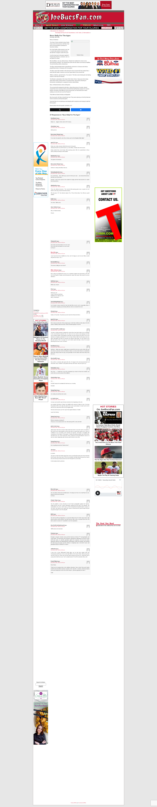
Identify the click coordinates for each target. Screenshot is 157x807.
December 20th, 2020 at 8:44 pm (58, 549)
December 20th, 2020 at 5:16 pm (58, 490)
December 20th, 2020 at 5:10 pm (58, 442)
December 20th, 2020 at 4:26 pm (58, 135)
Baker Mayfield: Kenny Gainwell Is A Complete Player (41, 378)
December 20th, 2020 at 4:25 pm (58, 127)
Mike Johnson (55, 270)
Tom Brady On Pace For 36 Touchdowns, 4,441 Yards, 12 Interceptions (72, 32)
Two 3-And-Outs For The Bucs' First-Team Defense (108, 443)
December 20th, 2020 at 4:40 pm (58, 359)
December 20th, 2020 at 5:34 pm (58, 526)
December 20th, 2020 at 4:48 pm (58, 378)
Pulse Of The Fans (37, 316)
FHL (34, 311)
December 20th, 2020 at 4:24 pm (58, 119)
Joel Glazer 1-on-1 (37, 315)
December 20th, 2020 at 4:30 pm (58, 186)
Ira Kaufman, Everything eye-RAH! (41, 313)
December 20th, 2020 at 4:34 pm (58, 302)
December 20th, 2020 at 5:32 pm (58, 515)
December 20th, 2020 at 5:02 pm (58, 417)
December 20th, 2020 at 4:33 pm (58, 271)
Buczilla (53, 252)
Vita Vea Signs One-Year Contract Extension (108, 459)
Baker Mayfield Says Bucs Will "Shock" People (41, 397)
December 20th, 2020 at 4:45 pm (58, 369)
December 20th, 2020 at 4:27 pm (58, 143)
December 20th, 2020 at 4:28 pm (58, 157)
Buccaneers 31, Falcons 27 (57, 31)
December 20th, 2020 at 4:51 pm (58, 399)
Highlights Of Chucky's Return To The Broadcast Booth (41, 338)
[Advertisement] (41, 58)
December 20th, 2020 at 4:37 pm (58, 347)
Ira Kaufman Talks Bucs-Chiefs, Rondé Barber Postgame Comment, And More (108, 426)
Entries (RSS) (74, 802)
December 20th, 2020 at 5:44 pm (58, 534)
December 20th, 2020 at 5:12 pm (58, 450)
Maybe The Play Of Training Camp (108, 475)
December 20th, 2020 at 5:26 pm (58, 501)
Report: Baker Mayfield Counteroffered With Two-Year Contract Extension (41, 359)
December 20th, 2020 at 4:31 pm (58, 253)
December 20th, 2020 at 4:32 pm (58, 263)
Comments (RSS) (82, 802)
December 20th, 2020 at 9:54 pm (58, 562)
